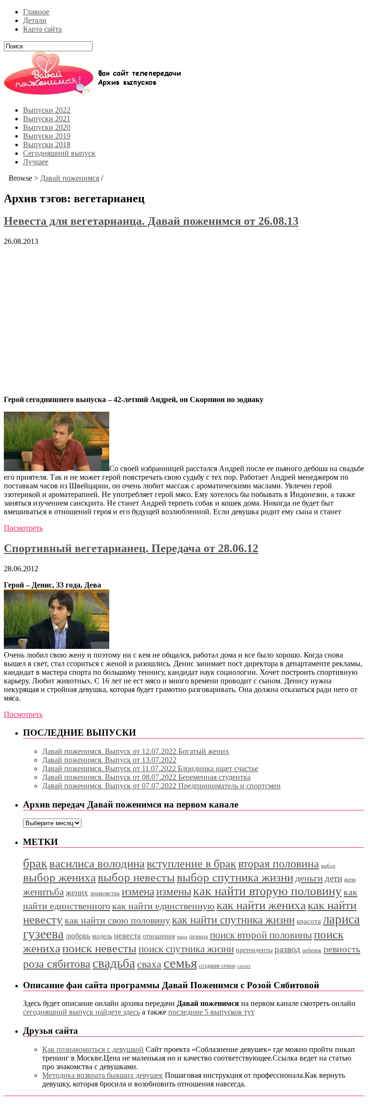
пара (182, 936)
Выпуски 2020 (46, 127)
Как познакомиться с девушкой (93, 1049)
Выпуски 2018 (46, 144)
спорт (244, 966)
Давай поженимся (69, 178)
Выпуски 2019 (46, 136)
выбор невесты (136, 877)
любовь (78, 936)
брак (35, 863)
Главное (36, 12)
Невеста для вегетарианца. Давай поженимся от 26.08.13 (151, 221)
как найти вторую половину (267, 891)
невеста (127, 935)
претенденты (254, 950)
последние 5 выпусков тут (211, 1012)
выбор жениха (59, 877)
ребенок (312, 950)
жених (77, 892)
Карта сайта (42, 29)
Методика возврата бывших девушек (102, 1075)
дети (333, 878)
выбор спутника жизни (235, 877)
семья (180, 962)
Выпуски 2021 (46, 119)
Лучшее (35, 162)
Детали (34, 20)
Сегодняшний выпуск (59, 153)
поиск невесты (99, 948)
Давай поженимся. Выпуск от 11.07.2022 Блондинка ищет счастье (150, 768)
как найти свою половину (117, 920)
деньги (309, 878)
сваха (149, 964)
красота (309, 921)
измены (173, 892)
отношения (159, 936)
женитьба (43, 892)
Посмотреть (23, 528)
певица (198, 936)
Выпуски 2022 (46, 110)
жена (350, 879)
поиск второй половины (261, 935)
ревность (341, 949)
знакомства (105, 893)
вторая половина (278, 863)
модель (102, 936)
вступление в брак (191, 863)
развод (287, 949)
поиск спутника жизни (186, 949)
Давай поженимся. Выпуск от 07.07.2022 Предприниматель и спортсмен (161, 786)
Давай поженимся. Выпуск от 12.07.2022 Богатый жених (135, 751)
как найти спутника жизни (233, 920)
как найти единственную (163, 906)
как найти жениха (261, 905)
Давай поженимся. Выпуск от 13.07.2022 (109, 760)
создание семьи (217, 966)
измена (138, 892)
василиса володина (97, 863)
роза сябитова (57, 964)
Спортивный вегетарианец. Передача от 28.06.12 (131, 548)
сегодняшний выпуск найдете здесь (81, 1012)
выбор (328, 865)
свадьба (113, 963)
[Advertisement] (184, 321)
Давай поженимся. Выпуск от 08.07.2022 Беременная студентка (146, 777)
